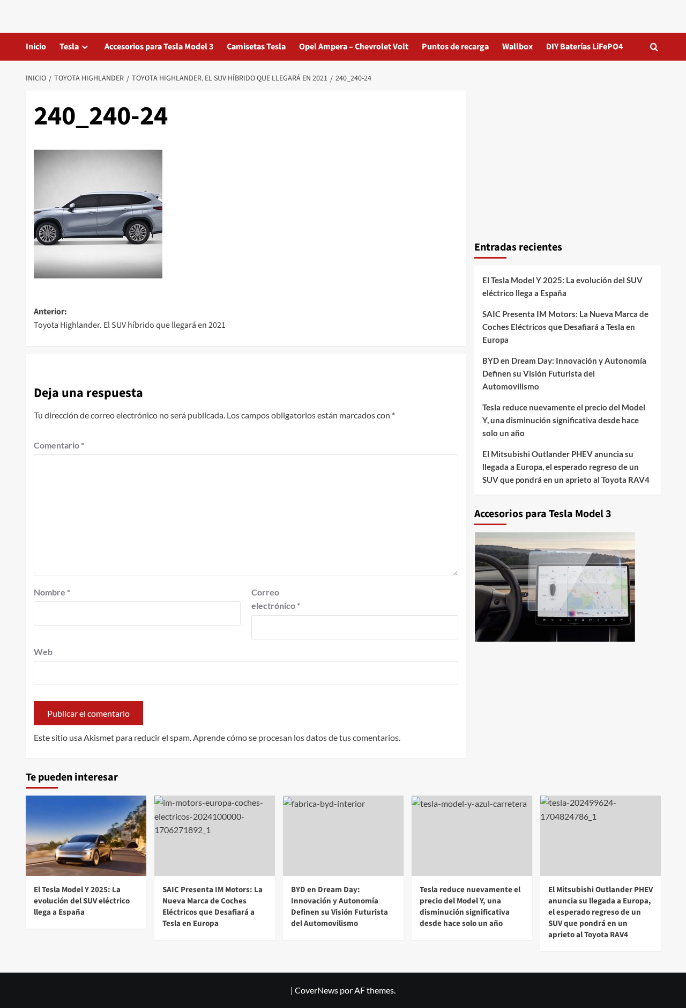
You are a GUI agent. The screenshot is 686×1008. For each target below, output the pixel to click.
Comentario (59, 445)
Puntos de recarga (455, 47)
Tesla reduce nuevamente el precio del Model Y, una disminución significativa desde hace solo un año (563, 420)
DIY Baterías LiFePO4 (584, 47)
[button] (654, 47)
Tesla (69, 47)
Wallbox (517, 47)
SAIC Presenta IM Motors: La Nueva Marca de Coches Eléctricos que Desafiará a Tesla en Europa (565, 326)
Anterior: (130, 319)
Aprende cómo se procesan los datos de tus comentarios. (296, 737)
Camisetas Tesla (256, 47)
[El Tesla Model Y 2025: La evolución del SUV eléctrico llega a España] (86, 836)
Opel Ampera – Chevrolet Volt (353, 47)
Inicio (36, 47)
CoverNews (316, 990)
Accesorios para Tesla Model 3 (159, 47)
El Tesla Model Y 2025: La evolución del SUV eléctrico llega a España (562, 286)
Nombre (52, 592)
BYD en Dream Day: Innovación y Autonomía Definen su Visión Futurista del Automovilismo (564, 373)
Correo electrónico (275, 599)
